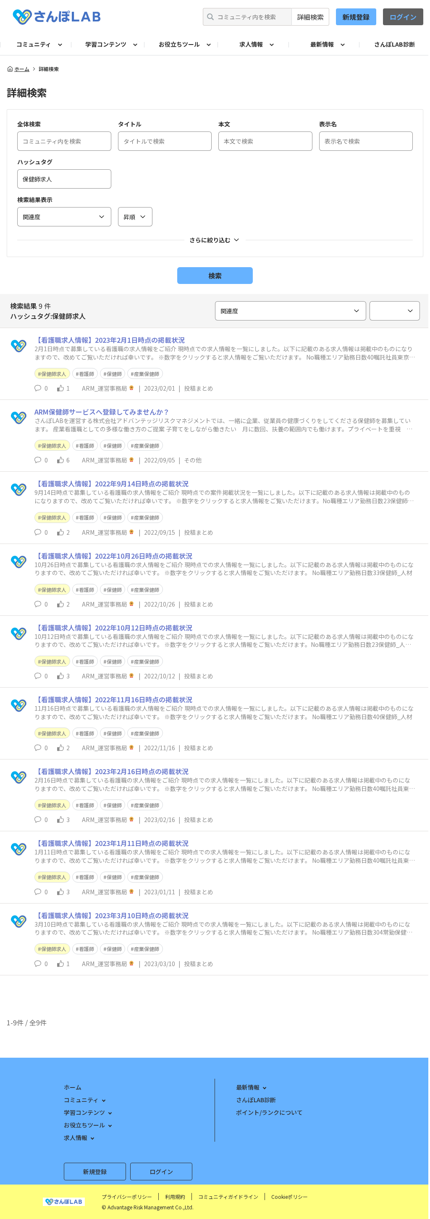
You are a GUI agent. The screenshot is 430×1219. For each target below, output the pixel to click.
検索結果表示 (34, 199)
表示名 (328, 124)
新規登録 (356, 17)
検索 (215, 276)
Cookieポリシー (289, 1196)
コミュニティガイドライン (228, 1196)
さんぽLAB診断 (394, 44)
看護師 (86, 373)
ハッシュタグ (34, 162)
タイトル (130, 124)
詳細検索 (310, 17)
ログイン (403, 17)
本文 (224, 124)
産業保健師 (146, 373)
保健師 (114, 373)
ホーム (21, 69)
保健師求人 (53, 373)
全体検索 (29, 124)
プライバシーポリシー (127, 1196)
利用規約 (175, 1196)
